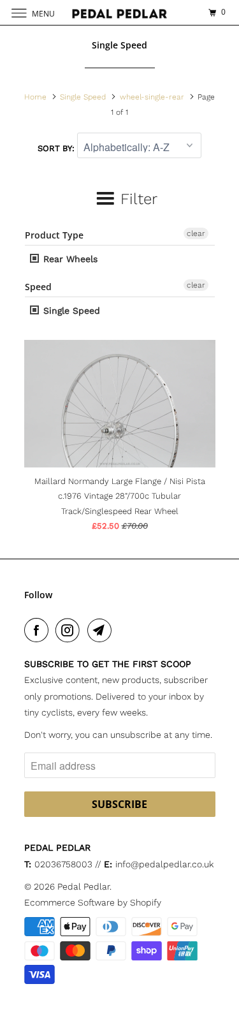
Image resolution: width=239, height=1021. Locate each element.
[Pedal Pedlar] (120, 12)
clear (196, 233)
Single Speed (70, 310)
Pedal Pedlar (83, 886)
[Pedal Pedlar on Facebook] (39, 630)
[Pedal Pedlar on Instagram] (70, 630)
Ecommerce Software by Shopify (92, 902)
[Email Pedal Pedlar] (102, 630)
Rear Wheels (69, 259)
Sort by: (57, 148)
